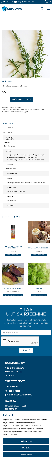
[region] (26, 435)
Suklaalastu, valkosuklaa (39, 248)
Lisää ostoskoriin (21, 99)
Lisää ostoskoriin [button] (13, 255)
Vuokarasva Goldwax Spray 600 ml (13, 247)
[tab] (26, 75)
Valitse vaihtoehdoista (13, 295)
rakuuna (21, 112)
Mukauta (26, 448)
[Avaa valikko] (47, 8)
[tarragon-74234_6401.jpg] (26, 54)
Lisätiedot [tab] (8, 128)
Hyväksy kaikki (26, 441)
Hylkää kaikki (26, 454)
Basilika (39, 288)
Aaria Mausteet (14, 109)
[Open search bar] (42, 9)
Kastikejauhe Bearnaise (13, 288)
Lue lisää (13, 435)
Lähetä (26, 350)
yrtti (26, 112)
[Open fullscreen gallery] (47, 75)
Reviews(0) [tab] (8, 132)
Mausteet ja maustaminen (30, 109)
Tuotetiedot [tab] (9, 123)
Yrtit (42, 109)
